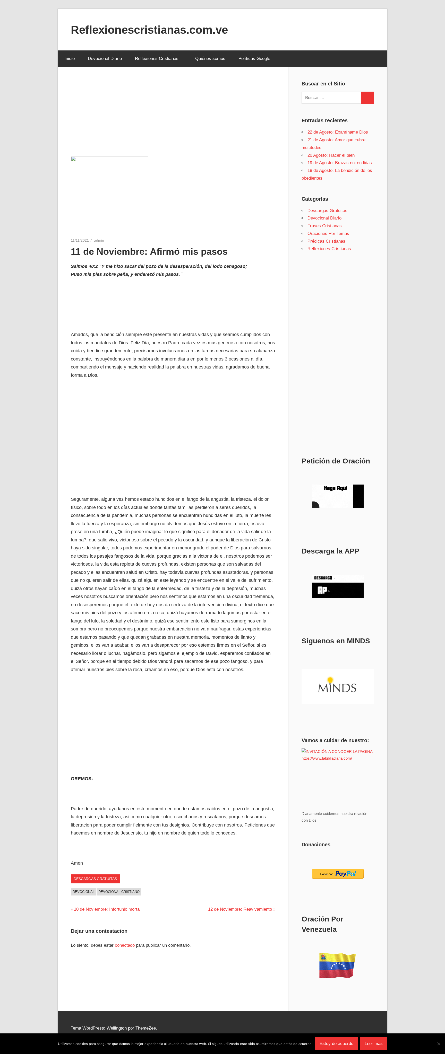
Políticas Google (254, 58)
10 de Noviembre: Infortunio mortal (107, 909)
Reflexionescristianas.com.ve (149, 29)
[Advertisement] (173, 118)
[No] (438, 1043)
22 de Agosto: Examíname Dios (337, 132)
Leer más (374, 1043)
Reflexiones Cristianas (156, 58)
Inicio (69, 58)
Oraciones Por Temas (328, 233)
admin (99, 240)
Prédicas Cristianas (326, 241)
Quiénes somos (210, 58)
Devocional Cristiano (119, 892)
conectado (125, 945)
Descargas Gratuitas (95, 879)
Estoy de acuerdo (336, 1043)
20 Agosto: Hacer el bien (331, 155)
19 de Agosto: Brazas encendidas (339, 162)
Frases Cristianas (324, 225)
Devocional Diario (105, 58)
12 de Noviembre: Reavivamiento (240, 909)
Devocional (84, 892)
